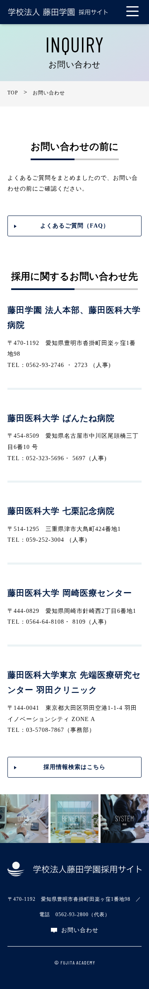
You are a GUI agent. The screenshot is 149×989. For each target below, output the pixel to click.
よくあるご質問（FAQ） (74, 226)
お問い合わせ (80, 930)
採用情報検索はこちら (74, 767)
